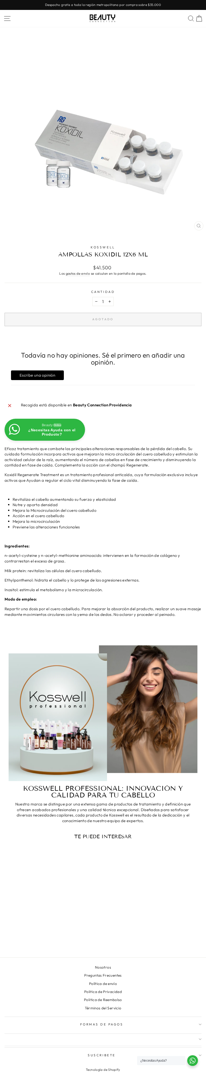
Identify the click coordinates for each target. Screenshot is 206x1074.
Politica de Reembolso (103, 999)
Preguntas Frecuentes (103, 975)
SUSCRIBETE (101, 1055)
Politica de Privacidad (103, 991)
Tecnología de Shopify (103, 1070)
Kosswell (103, 247)
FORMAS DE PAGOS (101, 1024)
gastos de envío (78, 273)
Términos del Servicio (103, 1008)
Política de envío (103, 983)
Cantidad (103, 292)
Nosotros (103, 967)
